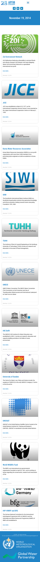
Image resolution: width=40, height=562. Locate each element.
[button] (28, 2)
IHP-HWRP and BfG (10, 511)
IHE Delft (6, 331)
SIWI (4, 195)
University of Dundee (11, 377)
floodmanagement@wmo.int (31, 535)
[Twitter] (21, 8)
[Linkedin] (14, 8)
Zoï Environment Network (12, 57)
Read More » (6, 71)
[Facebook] (18, 8)
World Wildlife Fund (10, 465)
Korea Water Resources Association (17, 149)
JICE (4, 103)
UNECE (5, 285)
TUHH (5, 241)
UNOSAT (6, 421)
